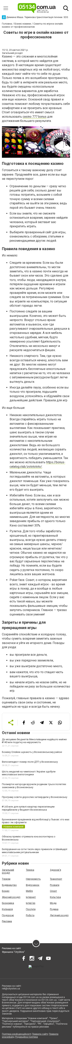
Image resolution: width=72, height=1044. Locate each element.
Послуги (31, 909)
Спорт (53, 891)
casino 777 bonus (34, 116)
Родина (54, 909)
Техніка (30, 869)
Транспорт (56, 878)
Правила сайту (40, 1034)
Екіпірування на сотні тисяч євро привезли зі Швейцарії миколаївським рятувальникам (34, 851)
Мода (53, 903)
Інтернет (31, 897)
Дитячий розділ (59, 915)
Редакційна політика (26, 1037)
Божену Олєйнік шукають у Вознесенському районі (32, 752)
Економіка (8, 903)
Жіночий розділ (11, 897)
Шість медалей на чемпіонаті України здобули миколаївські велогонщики (28, 773)
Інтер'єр (30, 903)
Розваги (54, 885)
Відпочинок (32, 885)
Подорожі (8, 915)
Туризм (6, 878)
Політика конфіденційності (16, 1034)
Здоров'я (55, 869)
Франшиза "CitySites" (13, 952)
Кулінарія (7, 909)
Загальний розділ (8, 871)
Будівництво (9, 885)
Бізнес (5, 891)
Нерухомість (33, 878)
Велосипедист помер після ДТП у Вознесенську (30, 761)
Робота (30, 915)
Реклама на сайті (11, 948)
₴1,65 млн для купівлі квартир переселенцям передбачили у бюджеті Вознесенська (28, 808)
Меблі (29, 891)
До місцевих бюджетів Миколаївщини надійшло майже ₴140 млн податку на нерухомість (34, 741)
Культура (55, 897)
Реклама (7, 921)
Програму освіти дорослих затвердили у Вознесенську (34, 797)
